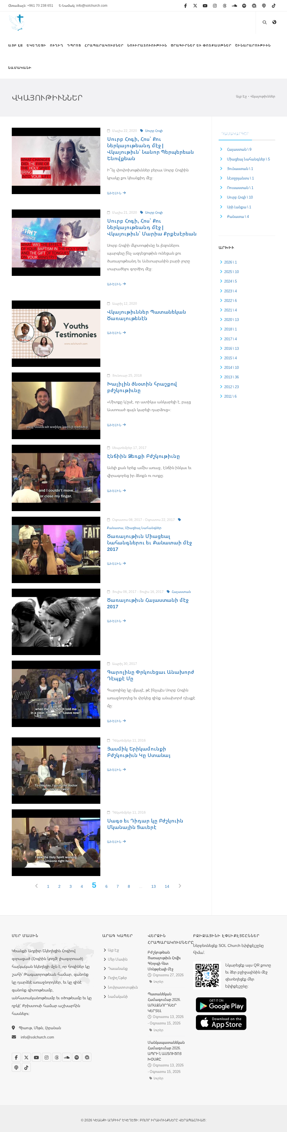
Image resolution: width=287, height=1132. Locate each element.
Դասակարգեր (235, 133)
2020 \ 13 (231, 319)
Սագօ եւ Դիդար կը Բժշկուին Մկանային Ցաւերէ (145, 823)
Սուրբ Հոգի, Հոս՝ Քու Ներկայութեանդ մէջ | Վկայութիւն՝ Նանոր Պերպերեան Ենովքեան (150, 149)
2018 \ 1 (230, 329)
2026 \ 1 (230, 262)
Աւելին (115, 193)
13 (153, 886)
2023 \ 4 (230, 291)
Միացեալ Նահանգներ (143, 527)
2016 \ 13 (231, 348)
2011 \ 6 (230, 396)
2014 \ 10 (231, 367)
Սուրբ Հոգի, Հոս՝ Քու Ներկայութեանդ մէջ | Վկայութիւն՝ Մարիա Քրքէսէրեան (151, 227)
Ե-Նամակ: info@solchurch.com (83, 5)
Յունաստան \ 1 (240, 168)
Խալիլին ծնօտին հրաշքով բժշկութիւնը (142, 386)
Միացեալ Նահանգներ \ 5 (248, 159)
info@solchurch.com (37, 1037)
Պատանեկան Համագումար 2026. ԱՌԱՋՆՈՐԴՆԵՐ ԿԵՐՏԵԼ (164, 1002)
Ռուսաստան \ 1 (240, 187)
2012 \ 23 (231, 386)
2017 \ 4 (230, 338)
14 (167, 886)
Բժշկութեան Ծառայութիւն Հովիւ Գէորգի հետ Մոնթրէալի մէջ (164, 961)
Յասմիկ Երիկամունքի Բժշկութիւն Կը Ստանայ (138, 751)
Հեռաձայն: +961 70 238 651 (30, 5)
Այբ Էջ (241, 96)
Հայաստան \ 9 (239, 149)
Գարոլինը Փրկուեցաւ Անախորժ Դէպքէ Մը (150, 675)
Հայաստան (181, 591)
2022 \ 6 (230, 300)
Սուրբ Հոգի (153, 130)
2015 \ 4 (230, 357)
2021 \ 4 (230, 310)
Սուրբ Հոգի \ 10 (240, 197)
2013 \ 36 (231, 376)
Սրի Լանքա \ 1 (239, 206)
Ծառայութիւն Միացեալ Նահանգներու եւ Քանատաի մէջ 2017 (149, 542)
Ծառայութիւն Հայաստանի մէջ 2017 (148, 603)
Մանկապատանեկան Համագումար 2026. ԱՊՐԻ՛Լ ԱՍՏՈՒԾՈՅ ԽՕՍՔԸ (166, 1051)
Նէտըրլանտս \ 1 (240, 178)
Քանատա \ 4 (238, 216)
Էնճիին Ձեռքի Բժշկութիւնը (143, 456)
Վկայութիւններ (262, 96)
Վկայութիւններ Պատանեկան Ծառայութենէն (146, 315)
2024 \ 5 (230, 281)
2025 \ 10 (231, 271)
